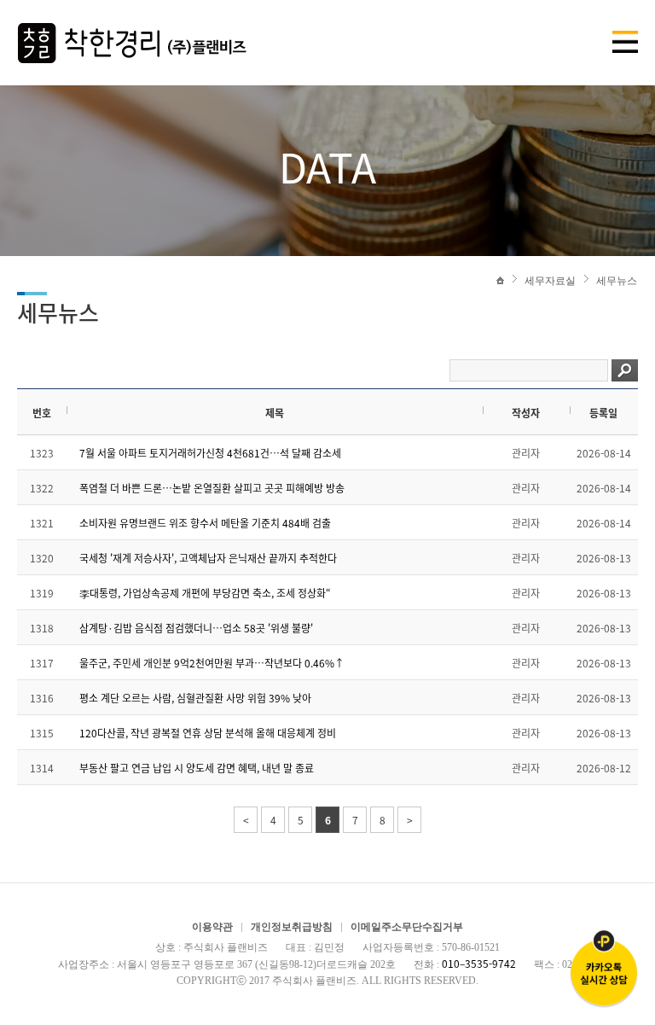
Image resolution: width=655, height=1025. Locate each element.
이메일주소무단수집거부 (407, 927)
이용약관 (212, 927)
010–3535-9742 (479, 963)
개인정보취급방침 (292, 927)
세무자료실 (550, 281)
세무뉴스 (616, 281)
